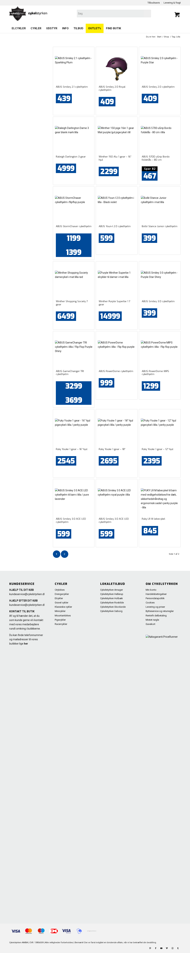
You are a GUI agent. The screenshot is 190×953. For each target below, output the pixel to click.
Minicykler (60, 611)
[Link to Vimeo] (167, 948)
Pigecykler (60, 619)
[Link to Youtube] (161, 948)
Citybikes (60, 589)
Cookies (150, 602)
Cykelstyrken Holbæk (111, 598)
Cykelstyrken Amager (111, 589)
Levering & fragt (172, 2)
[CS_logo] (60, 13)
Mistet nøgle (152, 619)
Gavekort (150, 624)
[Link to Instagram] (172, 948)
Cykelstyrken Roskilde (112, 602)
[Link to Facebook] (155, 948)
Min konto (151, 589)
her (26, 643)
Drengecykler (62, 594)
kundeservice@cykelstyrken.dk (27, 594)
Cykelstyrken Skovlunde (113, 606)
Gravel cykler (61, 602)
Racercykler (61, 624)
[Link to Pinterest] (150, 948)
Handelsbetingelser (156, 594)
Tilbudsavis (154, 2)
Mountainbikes (63, 615)
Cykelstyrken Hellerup (111, 594)
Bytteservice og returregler (160, 611)
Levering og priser (155, 606)
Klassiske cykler (63, 606)
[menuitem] (18, 28)
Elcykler (59, 598)
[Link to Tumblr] (178, 948)
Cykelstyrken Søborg (111, 611)
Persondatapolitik (155, 598)
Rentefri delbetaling (156, 615)
